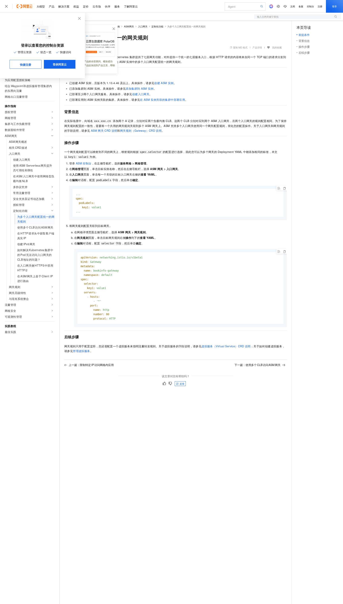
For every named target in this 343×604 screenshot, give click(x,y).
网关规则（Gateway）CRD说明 (141, 131)
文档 (292, 6)
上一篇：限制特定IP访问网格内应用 (91, 365)
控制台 (310, 6)
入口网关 (142, 26)
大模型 (41, 6)
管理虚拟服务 (81, 351)
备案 (301, 6)
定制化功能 (157, 26)
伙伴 (107, 6)
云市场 (96, 6)
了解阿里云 (131, 6)
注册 (320, 6)
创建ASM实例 (163, 83)
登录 (334, 6)
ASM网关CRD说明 (104, 131)
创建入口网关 (140, 94)
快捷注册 (25, 64)
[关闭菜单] (6, 6)
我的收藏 (277, 47)
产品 (51, 6)
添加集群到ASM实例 (139, 88)
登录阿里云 (60, 64)
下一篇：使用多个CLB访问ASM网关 (257, 365)
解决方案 (63, 6)
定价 (86, 6)
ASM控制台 (84, 163)
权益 (76, 6)
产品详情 (257, 47)
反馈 (182, 383)
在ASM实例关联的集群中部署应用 (162, 100)
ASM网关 (129, 26)
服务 (117, 6)
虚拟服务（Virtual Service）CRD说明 (226, 346)
